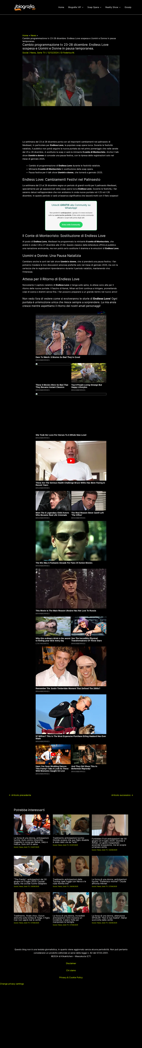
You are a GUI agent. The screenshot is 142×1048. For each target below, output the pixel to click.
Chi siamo (71, 970)
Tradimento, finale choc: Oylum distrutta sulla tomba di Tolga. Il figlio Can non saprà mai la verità (32, 918)
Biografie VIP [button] (74, 7)
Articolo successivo (122, 795)
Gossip (128, 7)
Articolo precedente (20, 795)
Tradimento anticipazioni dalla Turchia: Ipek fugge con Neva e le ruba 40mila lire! (69, 881)
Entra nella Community (71, 225)
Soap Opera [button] (93, 7)
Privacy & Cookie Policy (71, 977)
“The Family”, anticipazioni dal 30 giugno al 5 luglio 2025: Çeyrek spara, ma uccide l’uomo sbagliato (30, 881)
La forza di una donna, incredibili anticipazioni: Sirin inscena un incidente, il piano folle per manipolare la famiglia (69, 919)
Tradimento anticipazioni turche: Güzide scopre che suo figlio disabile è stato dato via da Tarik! (71, 840)
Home (61, 7)
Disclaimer (71, 963)
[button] (82, 7)
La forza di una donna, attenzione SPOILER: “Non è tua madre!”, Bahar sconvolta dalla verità (109, 918)
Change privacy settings (12, 984)
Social (25, 52)
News (33, 52)
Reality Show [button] (111, 7)
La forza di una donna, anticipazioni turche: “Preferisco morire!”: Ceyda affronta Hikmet (109, 881)
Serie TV (41, 52)
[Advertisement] (70, 124)
